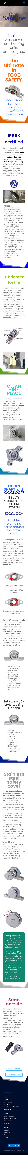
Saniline (6, 1114)
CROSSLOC (7, 1100)
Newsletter (7, 1132)
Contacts (7, 1135)
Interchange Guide (14, 1075)
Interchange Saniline (10, 1118)
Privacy (6, 1137)
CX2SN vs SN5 (8, 1102)
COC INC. (7, 1093)
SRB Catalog (7, 1104)
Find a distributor (9, 1121)
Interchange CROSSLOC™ (11, 1107)
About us (6, 1128)
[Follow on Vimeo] (15, 1145)
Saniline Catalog (14, 1069)
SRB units (6, 1097)
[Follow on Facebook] (9, 1145)
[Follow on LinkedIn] (18, 1145)
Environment (7, 1123)
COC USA (6, 1130)
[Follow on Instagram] (12, 1145)
